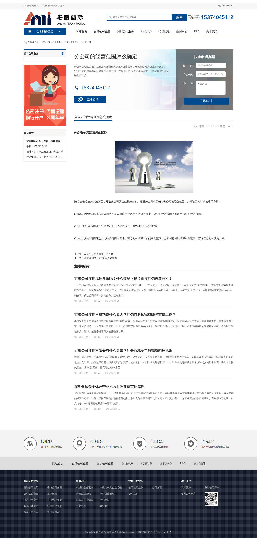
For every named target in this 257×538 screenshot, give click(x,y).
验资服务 (104, 506)
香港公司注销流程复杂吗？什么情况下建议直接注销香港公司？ (123, 278)
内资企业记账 (83, 493)
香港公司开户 (212, 487)
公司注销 (83, 301)
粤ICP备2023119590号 (149, 532)
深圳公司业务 (125, 31)
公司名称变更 (31, 493)
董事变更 (52, 493)
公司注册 (83, 409)
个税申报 (104, 499)
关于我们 (211, 31)
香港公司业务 (102, 31)
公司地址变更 (54, 499)
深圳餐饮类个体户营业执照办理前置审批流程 (109, 387)
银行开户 (146, 31)
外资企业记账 (107, 493)
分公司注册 (85, 42)
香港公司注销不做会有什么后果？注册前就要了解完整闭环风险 (123, 350)
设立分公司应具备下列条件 (98, 254)
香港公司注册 (31, 487)
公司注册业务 (70, 42)
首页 (43, 42)
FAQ (197, 31)
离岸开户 (186, 487)
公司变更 (157, 487)
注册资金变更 (54, 506)
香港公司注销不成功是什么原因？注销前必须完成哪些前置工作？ (125, 314)
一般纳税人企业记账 (111, 487)
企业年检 (81, 506)
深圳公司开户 (188, 493)
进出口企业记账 (84, 499)
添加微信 (226, 5)
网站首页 (81, 31)
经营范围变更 (31, 499)
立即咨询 (92, 99)
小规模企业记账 (84, 487)
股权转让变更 (31, 506)
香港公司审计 (54, 512)
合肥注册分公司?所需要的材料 (100, 258)
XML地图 (167, 532)
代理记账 (164, 31)
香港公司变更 (54, 487)
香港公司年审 (31, 512)
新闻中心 (181, 31)
